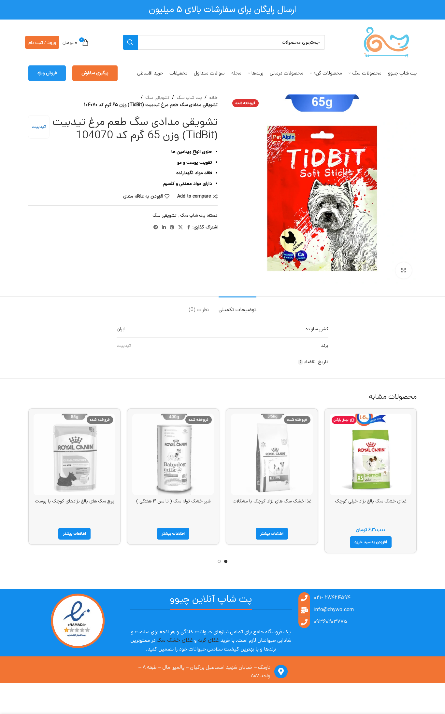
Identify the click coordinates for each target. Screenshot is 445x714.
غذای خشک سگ (175, 640)
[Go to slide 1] (225, 561)
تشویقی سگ (157, 97)
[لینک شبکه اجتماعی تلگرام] (155, 227)
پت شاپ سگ (189, 97)
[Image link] (77, 621)
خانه (213, 97)
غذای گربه (208, 640)
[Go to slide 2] (219, 561)
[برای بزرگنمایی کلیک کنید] (403, 270)
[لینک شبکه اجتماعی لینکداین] (164, 227)
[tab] (237, 306)
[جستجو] (130, 42)
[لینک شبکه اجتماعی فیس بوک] (189, 227)
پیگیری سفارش (94, 73)
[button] (371, 542)
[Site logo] (386, 42)
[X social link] (180, 227)
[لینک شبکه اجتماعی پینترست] (172, 227)
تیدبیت (39, 126)
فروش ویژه (47, 73)
